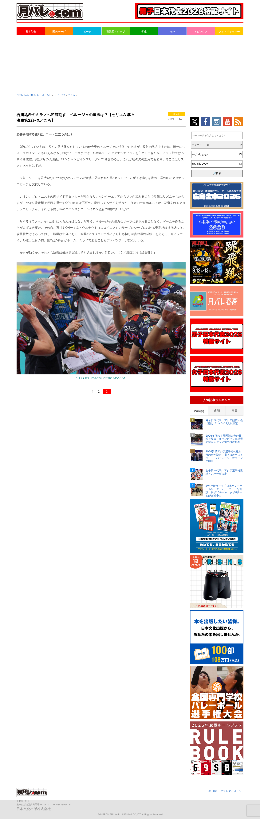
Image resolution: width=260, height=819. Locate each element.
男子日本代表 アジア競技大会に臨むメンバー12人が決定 (224, 422)
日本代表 (30, 31)
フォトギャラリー (229, 31)
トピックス (200, 31)
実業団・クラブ (115, 31)
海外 (172, 31)
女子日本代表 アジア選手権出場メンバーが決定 (224, 472)
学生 (144, 31)
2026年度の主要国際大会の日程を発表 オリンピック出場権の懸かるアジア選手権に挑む (224, 439)
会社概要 (212, 791)
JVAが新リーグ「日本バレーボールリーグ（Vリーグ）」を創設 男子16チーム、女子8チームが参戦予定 (224, 490)
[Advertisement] (130, 64)
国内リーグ (59, 31)
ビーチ (87, 31)
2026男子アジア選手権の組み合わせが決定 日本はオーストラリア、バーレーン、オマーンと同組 (224, 456)
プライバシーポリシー (232, 791)
